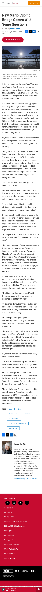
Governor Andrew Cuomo (17, 423)
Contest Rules (9, 535)
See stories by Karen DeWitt (25, 478)
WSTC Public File (10, 558)
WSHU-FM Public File (11, 549)
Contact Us (8, 512)
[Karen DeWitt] (7, 447)
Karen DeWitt (15, 29)
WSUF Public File (9, 554)
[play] (3, 589)
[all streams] (39, 589)
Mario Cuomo (13, 414)
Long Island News (15, 409)
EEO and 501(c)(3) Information (14, 526)
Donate (35, 3)
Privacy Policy (9, 517)
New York (27, 414)
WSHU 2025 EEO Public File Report (15, 521)
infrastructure (14, 418)
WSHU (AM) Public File (11, 544)
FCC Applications (10, 540)
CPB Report (8, 531)
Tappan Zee (13, 428)
